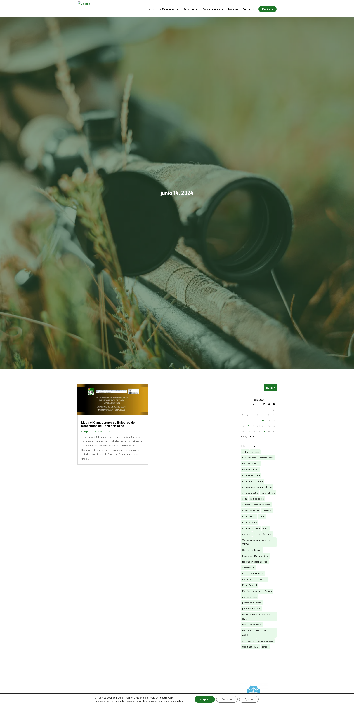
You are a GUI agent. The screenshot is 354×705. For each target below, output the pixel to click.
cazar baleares (249, 522)
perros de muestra (251, 602)
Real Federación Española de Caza (256, 616)
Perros (268, 591)
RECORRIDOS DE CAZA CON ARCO (256, 632)
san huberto (248, 640)
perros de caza (249, 597)
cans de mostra (250, 492)
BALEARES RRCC (250, 463)
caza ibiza (267, 510)
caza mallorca (249, 516)
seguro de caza (265, 640)
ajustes (178, 700)
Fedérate (267, 9)
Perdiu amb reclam (251, 591)
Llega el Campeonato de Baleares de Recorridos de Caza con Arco (108, 424)
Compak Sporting (262, 534)
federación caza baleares (254, 561)
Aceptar (204, 699)
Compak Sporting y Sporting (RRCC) (256, 541)
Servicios (188, 9)
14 (263, 420)
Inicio (151, 9)
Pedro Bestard (249, 585)
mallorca (246, 579)
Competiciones (211, 9)
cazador (246, 504)
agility (245, 452)
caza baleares (257, 498)
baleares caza (266, 457)
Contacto (248, 9)
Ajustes (249, 699)
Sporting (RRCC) (250, 646)
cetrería (246, 534)
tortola (265, 646)
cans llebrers (268, 492)
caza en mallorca (250, 510)
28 (263, 431)
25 (248, 431)
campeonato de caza (252, 481)
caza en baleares (262, 504)
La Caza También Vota (252, 573)
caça (265, 528)
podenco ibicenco (251, 608)
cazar (262, 516)
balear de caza (249, 457)
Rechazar (227, 699)
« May (244, 436)
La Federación (167, 9)
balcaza (255, 452)
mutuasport (261, 579)
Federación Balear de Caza (255, 555)
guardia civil (248, 567)
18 (248, 425)
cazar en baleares (251, 528)
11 (248, 420)
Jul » (251, 436)
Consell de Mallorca (252, 550)
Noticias (233, 9)
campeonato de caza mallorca (257, 487)
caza (244, 498)
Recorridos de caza (252, 624)
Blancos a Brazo (250, 469)
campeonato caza (251, 475)
